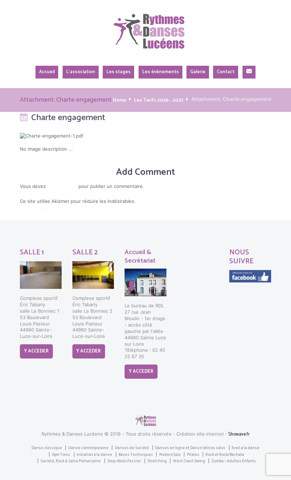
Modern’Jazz (170, 455)
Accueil (47, 72)
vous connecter (62, 186)
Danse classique (47, 448)
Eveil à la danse (245, 448)
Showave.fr (238, 434)
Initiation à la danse (94, 455)
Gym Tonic (61, 455)
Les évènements (160, 72)
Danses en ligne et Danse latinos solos (190, 448)
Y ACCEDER (36, 351)
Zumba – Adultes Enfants (234, 461)
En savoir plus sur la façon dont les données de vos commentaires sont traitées (142, 205)
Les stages (118, 72)
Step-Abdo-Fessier (124, 461)
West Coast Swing (189, 461)
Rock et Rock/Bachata (224, 455)
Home (119, 100)
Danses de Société (132, 448)
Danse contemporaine (88, 448)
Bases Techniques (136, 455)
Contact (226, 72)
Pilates (193, 455)
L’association (80, 72)
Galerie (197, 72)
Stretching (157, 461)
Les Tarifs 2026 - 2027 (158, 100)
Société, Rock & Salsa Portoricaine (70, 461)
